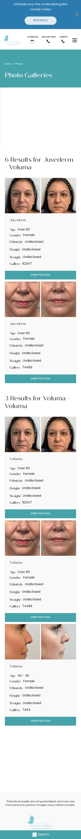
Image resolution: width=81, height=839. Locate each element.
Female (29, 235)
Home (8, 64)
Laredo (63, 37)
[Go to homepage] (11, 40)
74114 (26, 710)
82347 (27, 263)
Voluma (54, 398)
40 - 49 (23, 675)
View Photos (40, 275)
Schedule (33, 37)
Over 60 (23, 229)
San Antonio (48, 37)
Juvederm (58, 160)
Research (40, 20)
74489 (27, 367)
